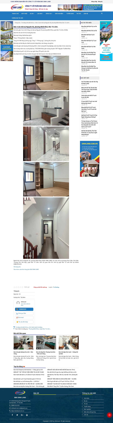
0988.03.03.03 (15, 405)
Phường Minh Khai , (34, 329)
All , (30, 327)
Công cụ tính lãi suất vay (40, 287)
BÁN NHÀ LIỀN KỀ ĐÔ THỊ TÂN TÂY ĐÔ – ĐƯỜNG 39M (28, 384)
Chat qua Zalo (22, 313)
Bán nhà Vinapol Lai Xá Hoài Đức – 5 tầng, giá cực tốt (28, 369)
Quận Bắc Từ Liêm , (45, 329)
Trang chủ (15, 13)
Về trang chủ (17, 267)
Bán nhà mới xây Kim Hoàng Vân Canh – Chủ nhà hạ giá (29, 386)
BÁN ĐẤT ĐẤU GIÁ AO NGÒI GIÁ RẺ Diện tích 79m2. (61, 369)
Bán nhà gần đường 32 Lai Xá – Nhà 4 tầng (23, 352)
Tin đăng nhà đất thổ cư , (22, 327)
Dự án (32, 13)
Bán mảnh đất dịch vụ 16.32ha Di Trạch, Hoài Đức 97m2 (29, 374)
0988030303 (22, 309)
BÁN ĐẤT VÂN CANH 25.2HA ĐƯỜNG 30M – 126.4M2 (61, 379)
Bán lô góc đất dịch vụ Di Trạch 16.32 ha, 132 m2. (60, 381)
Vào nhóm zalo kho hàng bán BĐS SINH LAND (26, 269)
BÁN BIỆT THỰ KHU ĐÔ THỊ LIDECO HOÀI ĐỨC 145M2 (61, 384)
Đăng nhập (94, 1)
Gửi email (20, 317)
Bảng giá (49, 13)
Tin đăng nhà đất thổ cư (27, 22)
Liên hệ (86, 13)
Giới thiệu (24, 13)
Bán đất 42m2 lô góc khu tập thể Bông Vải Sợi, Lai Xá (61, 372)
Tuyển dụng (70, 13)
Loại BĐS (39, 13)
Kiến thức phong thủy (90, 412)
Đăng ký (100, 1)
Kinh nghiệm (59, 13)
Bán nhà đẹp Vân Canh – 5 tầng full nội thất (68, 352)
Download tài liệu (17, 18)
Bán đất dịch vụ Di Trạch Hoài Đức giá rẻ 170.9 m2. (27, 379)
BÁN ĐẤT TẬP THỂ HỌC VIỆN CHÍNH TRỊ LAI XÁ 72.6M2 (29, 372)
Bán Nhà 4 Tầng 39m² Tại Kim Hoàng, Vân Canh (60, 386)
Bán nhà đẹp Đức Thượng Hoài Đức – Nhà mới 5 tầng (45, 352)
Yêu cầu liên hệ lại (23, 322)
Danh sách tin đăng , (37, 327)
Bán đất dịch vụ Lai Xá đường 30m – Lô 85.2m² (26, 381)
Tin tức (78, 13)
